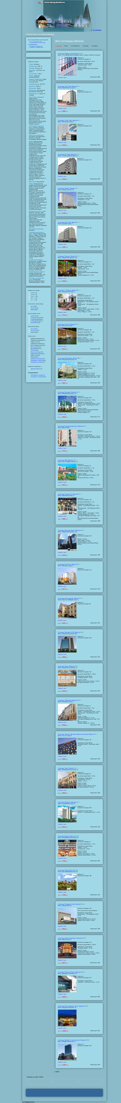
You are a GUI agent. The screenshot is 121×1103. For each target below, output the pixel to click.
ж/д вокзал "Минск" (35, 368)
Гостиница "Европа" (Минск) (66, 836)
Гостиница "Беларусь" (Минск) (67, 802)
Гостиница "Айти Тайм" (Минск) (67, 222)
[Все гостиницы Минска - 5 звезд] (33, 293)
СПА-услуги (34, 350)
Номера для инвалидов (37, 358)
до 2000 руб (34, 316)
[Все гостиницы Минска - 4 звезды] (33, 294)
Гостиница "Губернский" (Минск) (67, 700)
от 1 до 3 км (34, 308)
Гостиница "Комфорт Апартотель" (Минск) (70, 426)
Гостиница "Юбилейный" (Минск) (67, 358)
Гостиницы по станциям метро (36, 47)
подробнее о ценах (62, 77)
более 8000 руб (35, 322)
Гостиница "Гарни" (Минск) (66, 768)
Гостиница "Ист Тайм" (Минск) (66, 154)
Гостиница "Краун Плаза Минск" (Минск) (69, 938)
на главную (97, 30)
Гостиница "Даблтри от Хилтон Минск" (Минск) (71, 1040)
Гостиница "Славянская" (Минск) (67, 494)
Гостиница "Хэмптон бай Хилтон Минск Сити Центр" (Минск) (75, 734)
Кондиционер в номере (36, 362)
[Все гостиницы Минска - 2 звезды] (33, 298)
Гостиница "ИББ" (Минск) (65, 460)
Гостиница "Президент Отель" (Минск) (69, 904)
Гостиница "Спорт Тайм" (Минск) (67, 120)
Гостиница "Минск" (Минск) (66, 666)
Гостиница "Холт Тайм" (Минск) (67, 86)
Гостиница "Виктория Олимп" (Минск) (69, 530)
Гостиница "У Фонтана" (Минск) (67, 290)
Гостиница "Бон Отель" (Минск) (67, 564)
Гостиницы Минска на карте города (37, 42)
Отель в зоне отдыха (36, 352)
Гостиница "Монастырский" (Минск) (68, 598)
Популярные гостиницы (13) (35, 46)
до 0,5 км (33, 329)
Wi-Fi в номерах (35, 347)
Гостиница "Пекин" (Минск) (66, 870)
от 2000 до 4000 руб (36, 317)
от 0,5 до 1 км (34, 330)
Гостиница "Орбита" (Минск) (66, 188)
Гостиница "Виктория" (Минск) (66, 392)
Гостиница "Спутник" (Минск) (66, 324)
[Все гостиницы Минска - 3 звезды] (33, 296)
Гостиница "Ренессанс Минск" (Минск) (69, 972)
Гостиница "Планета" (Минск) (66, 256)
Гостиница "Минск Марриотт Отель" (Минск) (71, 1006)
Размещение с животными (37, 360)
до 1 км (32, 306)
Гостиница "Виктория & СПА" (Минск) (69, 632)
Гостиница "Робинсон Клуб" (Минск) (68, 53)
